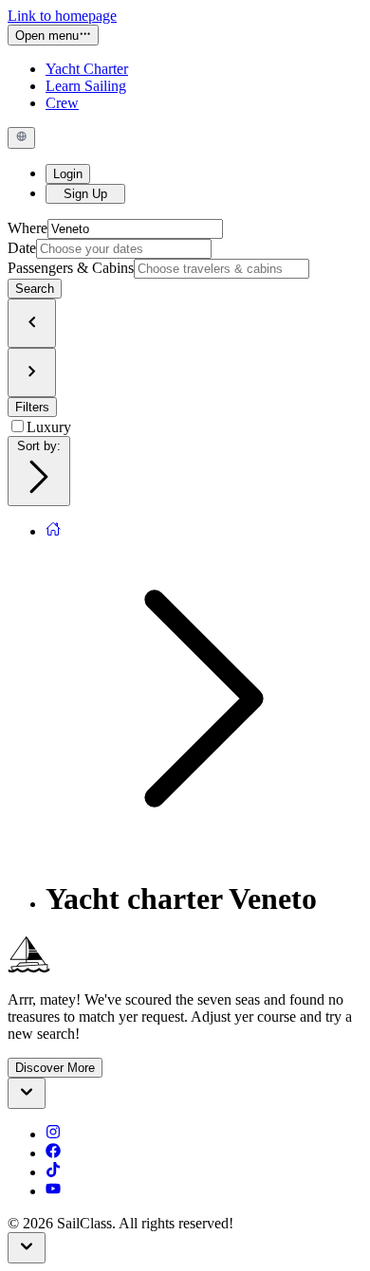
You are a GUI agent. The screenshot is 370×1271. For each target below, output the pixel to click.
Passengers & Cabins (71, 268)
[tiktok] (53, 1172)
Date (22, 248)
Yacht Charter (87, 69)
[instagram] (53, 1134)
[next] (32, 372)
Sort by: (39, 446)
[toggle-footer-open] (27, 1093)
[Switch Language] (21, 137)
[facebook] (53, 1153)
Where (27, 228)
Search (34, 288)
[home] (53, 531)
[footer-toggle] (27, 1247)
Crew (62, 103)
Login (68, 174)
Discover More (55, 1068)
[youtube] (53, 1191)
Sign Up (85, 194)
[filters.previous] (32, 323)
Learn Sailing (86, 86)
